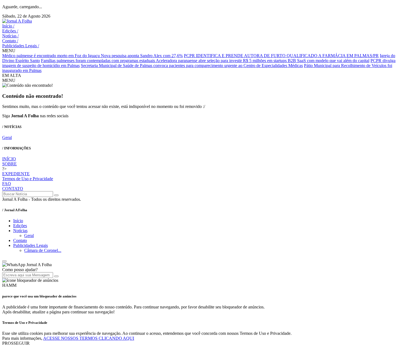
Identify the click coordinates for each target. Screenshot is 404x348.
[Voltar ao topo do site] (4, 261)
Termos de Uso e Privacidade (27, 178)
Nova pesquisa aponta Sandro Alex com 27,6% (142, 55)
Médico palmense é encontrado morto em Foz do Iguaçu (51, 55)
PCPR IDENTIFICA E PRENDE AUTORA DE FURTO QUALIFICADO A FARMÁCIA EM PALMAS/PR (281, 55)
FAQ (6, 183)
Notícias (10, 36)
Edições (10, 31)
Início (8, 26)
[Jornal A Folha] (17, 21)
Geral (7, 137)
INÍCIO (9, 159)
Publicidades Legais (20, 45)
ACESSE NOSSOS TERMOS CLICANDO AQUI (88, 338)
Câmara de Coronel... (42, 250)
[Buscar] (56, 195)
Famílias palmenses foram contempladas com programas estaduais (98, 60)
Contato (10, 40)
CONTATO (12, 188)
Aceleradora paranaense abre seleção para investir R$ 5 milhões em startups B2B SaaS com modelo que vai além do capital (262, 60)
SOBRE (9, 164)
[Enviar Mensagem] (56, 276)
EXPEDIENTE (16, 173)
